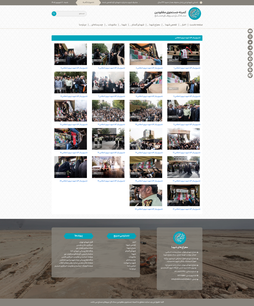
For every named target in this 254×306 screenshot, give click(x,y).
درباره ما (133, 269)
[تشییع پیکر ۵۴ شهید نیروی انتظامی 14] (146, 138)
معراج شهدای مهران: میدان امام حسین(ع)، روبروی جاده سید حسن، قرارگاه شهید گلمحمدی (178, 267)
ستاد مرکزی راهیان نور (84, 248)
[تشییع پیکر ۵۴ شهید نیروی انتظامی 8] (70, 82)
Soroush (250, 58)
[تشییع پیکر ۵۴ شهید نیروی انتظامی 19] (108, 167)
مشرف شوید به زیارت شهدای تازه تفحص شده (136, 2)
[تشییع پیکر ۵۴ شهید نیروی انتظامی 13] (183, 138)
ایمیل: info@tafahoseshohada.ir (183, 279)
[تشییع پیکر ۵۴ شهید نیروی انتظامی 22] (146, 195)
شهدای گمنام (130, 251)
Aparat (250, 64)
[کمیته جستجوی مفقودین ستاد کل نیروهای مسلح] (165, 13)
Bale (250, 69)
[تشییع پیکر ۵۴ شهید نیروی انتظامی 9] (183, 110)
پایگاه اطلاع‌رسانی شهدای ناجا (81, 251)
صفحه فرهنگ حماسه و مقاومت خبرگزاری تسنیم (74, 266)
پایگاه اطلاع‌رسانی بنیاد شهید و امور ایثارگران (76, 260)
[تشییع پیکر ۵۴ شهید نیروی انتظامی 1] (183, 54)
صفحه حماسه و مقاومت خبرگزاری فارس (77, 257)
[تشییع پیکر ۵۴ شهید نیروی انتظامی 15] (108, 138)
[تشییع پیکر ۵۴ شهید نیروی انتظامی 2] (146, 54)
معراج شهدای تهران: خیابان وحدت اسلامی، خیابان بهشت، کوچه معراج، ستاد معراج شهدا (179, 254)
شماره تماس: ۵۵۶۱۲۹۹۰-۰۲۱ (185, 271)
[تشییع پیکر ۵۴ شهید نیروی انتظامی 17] (183, 167)
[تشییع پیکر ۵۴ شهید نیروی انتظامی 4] (70, 54)
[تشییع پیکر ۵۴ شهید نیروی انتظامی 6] (146, 82)
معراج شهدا (131, 248)
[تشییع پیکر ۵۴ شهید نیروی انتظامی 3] (108, 54)
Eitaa (250, 53)
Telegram (250, 47)
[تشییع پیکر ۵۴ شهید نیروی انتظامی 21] (183, 195)
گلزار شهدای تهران (86, 242)
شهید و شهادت (130, 263)
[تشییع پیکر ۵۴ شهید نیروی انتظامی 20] (70, 167)
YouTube (250, 30)
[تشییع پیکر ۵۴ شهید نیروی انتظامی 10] (146, 110)
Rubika (250, 75)
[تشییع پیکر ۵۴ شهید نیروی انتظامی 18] (146, 167)
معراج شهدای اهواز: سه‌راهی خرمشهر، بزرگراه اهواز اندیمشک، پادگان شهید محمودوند (180, 260)
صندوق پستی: (186, 275)
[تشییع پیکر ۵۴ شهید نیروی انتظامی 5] (183, 82)
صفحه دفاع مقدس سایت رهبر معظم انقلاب (76, 263)
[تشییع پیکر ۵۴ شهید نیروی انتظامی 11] (108, 110)
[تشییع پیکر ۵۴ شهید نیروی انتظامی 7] (108, 82)
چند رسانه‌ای (131, 260)
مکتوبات (132, 257)
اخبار (134, 242)
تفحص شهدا (131, 245)
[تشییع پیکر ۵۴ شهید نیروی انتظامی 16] (70, 138)
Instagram (250, 36)
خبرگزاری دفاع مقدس (84, 245)
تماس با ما (131, 266)
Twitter (250, 42)
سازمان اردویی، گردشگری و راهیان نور (78, 254)
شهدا (134, 254)
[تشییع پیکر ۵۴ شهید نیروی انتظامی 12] (70, 110)
